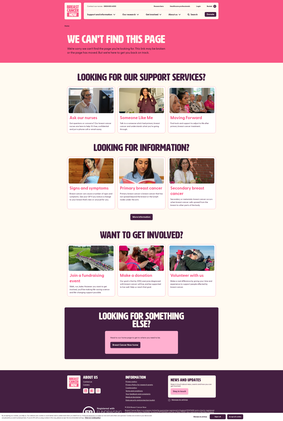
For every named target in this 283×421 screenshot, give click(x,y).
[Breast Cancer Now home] (73, 11)
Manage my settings (180, 400)
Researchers (159, 6)
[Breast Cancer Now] (73, 382)
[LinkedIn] (85, 390)
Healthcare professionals (180, 6)
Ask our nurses (83, 118)
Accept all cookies (235, 416)
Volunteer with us (187, 275)
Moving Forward (186, 118)
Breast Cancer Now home (125, 345)
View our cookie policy (92, 418)
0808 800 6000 (110, 6)
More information (141, 217)
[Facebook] (91, 390)
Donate (210, 14)
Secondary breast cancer (187, 191)
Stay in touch (179, 391)
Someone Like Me (136, 118)
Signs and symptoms (89, 188)
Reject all (218, 416)
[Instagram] (98, 390)
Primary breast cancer (141, 188)
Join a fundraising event (87, 278)
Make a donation (136, 275)
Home (67, 26)
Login (198, 6)
